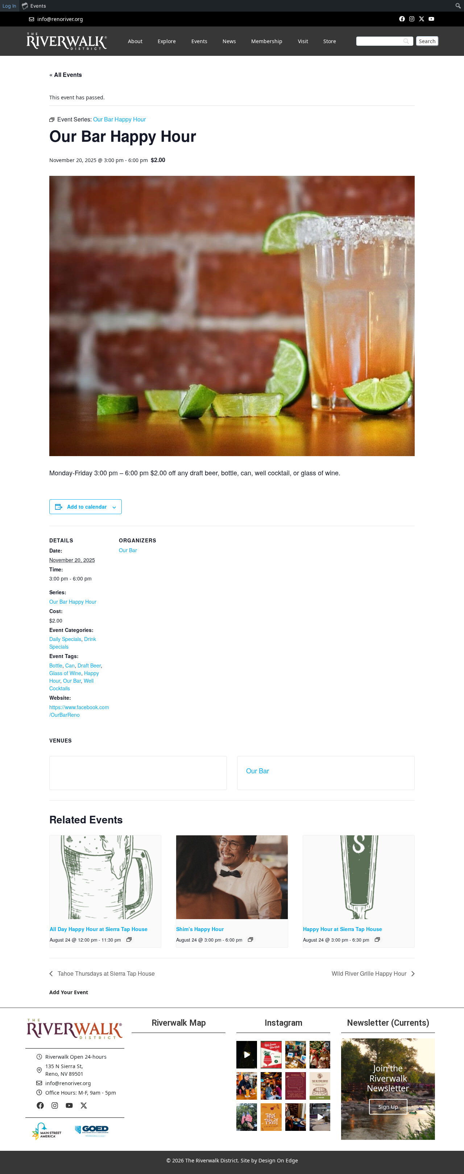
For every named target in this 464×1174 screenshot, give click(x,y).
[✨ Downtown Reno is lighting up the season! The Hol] (320, 1054)
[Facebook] (401, 18)
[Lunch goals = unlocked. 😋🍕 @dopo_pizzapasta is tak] (320, 1117)
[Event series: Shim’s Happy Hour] (250, 939)
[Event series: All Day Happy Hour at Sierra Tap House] (129, 939)
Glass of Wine (65, 673)
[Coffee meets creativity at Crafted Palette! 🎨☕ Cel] (295, 1117)
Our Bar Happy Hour (72, 601)
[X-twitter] (421, 18)
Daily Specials (65, 638)
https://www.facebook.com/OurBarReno (79, 710)
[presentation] (105, 877)
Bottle (55, 665)
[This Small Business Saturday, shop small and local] (295, 1054)
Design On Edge (278, 1160)
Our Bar (72, 680)
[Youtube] (431, 18)
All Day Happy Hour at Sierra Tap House (99, 929)
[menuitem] (458, 6)
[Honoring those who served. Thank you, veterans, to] (246, 1117)
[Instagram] (411, 18)
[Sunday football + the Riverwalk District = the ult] (271, 1086)
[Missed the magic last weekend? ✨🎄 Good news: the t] (246, 1054)
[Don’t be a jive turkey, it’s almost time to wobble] (295, 1086)
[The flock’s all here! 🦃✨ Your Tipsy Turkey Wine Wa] (271, 1117)
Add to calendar (87, 506)
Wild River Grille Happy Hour (370, 973)
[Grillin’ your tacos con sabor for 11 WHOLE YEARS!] (246, 1086)
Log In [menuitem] (9, 6)
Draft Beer (89, 665)
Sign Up (388, 1106)
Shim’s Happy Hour (200, 929)
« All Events (65, 74)
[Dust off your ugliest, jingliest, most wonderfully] (271, 1054)
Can (70, 665)
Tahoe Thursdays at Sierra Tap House (105, 973)
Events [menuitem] (38, 6)
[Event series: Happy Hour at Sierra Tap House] (377, 939)
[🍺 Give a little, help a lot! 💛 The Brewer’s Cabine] (320, 1086)
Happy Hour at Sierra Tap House (342, 929)
